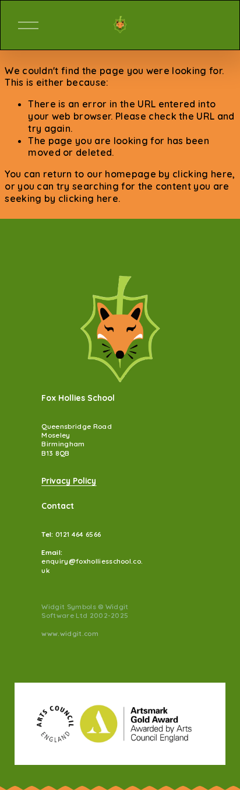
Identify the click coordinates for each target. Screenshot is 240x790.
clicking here (202, 174)
